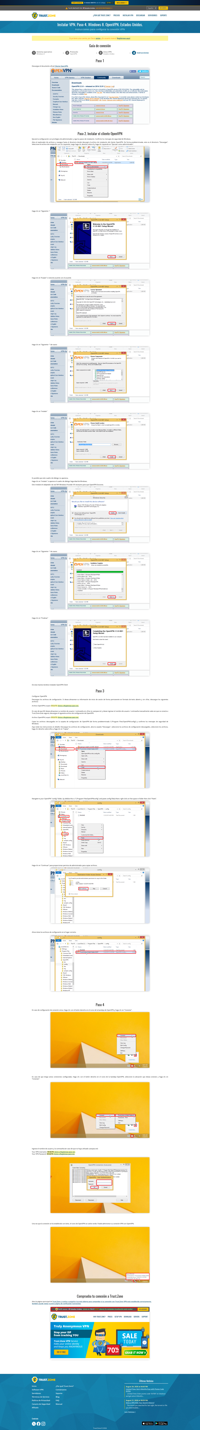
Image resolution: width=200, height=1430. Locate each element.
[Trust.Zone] (44, 16)
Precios (116, 16)
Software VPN (37, 1389)
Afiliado (35, 1407)
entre (98, 38)
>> (104, 8)
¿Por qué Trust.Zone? (102, 16)
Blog (57, 1397)
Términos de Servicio (40, 1397)
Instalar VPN (128, 16)
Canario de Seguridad (41, 1404)
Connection (76, 1304)
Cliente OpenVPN (61, 66)
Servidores (152, 16)
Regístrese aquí (123, 38)
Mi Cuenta (163, 8)
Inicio (34, 1386)
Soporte (163, 16)
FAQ (57, 1400)
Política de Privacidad (41, 1400)
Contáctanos (61, 1389)
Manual (59, 1404)
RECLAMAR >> (122, 3)
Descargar (140, 16)
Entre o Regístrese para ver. (68, 706)
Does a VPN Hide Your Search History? (140, 1403)
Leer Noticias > (130, 1412)
